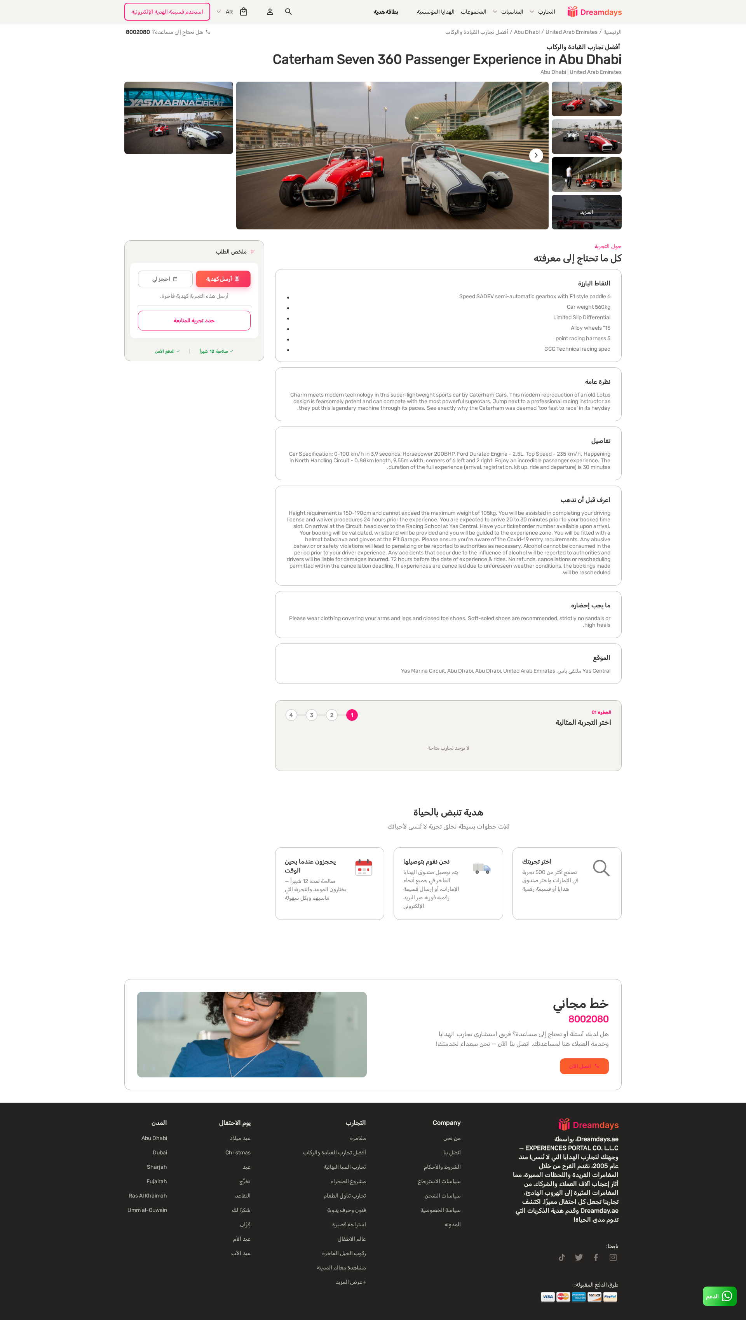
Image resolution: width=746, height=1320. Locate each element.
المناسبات (512, 12)
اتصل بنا (452, 1152)
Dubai (160, 1152)
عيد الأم (242, 1239)
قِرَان (245, 1224)
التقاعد (243, 1195)
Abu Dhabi (527, 32)
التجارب (546, 12)
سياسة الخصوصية (440, 1210)
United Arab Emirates (572, 32)
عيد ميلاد (240, 1138)
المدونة (452, 1224)
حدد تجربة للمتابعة (194, 320)
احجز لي (161, 279)
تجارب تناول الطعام (345, 1195)
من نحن (452, 1138)
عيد (246, 1167)
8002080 (588, 1019)
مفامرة (358, 1138)
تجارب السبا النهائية (345, 1167)
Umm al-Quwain (147, 1210)
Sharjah (157, 1167)
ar (229, 12)
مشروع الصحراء (348, 1181)
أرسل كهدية (219, 279)
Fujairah (156, 1181)
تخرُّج (245, 1181)
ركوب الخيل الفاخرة (344, 1253)
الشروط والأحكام (442, 1167)
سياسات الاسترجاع (439, 1181)
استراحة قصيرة (349, 1224)
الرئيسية (612, 32)
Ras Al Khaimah (148, 1195)
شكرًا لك (241, 1210)
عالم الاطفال (352, 1239)
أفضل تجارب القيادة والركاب (476, 32)
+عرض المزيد (351, 1282)
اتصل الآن (580, 1066)
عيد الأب (241, 1253)
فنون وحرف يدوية (346, 1210)
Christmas (238, 1152)
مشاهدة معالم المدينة (341, 1267)
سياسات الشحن (443, 1195)
